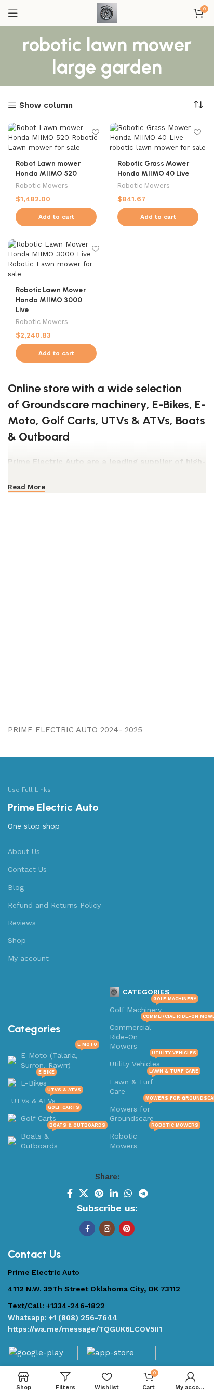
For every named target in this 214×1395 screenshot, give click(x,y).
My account (28, 958)
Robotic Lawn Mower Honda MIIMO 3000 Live (51, 300)
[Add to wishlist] (95, 132)
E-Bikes (170, 404)
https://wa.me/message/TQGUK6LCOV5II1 (85, 1329)
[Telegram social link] (143, 1193)
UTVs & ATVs (135, 421)
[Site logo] (107, 12)
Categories (146, 992)
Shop (17, 940)
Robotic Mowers (42, 185)
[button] (56, 217)
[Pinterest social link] (98, 1193)
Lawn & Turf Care (154, 1084)
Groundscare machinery (84, 404)
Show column (46, 105)
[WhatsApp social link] (128, 1193)
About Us (24, 851)
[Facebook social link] (70, 1193)
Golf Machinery (153, 1007)
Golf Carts (69, 421)
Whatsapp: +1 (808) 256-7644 (62, 1317)
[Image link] (43, 1355)
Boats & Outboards (60, 1138)
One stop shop (34, 826)
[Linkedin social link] (113, 1193)
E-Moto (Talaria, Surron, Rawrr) (59, 1058)
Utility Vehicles (153, 1061)
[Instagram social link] (107, 1228)
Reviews (22, 923)
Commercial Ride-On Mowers (155, 1034)
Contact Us (27, 869)
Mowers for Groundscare (155, 1111)
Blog (16, 887)
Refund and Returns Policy (54, 905)
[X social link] (83, 1193)
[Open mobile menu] (13, 13)
